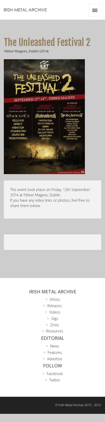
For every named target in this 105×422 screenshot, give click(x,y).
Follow (52, 366)
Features (55, 352)
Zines (54, 324)
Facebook (55, 373)
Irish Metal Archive (52, 291)
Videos (54, 312)
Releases (54, 305)
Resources (54, 331)
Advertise (54, 358)
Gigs (54, 318)
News (54, 346)
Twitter (54, 380)
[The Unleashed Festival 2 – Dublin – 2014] (52, 116)
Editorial (52, 338)
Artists (55, 299)
